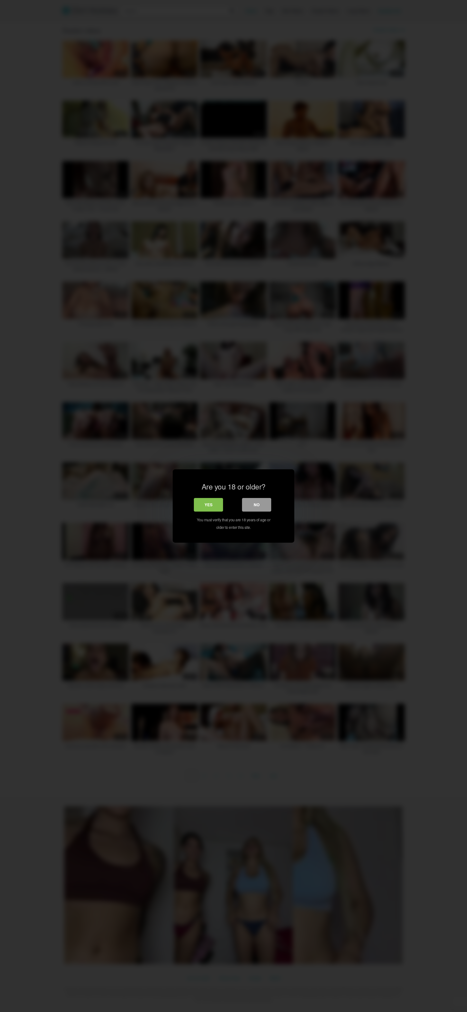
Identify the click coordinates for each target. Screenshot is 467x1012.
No (257, 504)
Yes (209, 504)
